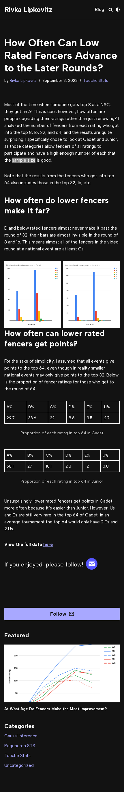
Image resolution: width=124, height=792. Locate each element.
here (48, 544)
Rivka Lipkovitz (23, 80)
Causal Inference (20, 736)
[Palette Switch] (118, 10)
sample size (23, 160)
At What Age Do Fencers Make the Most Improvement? (55, 709)
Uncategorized (19, 765)
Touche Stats (95, 80)
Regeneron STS (19, 745)
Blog (99, 9)
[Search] (110, 10)
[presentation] (62, 673)
